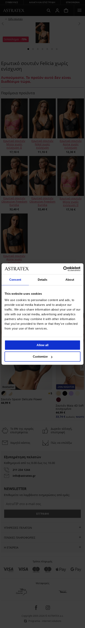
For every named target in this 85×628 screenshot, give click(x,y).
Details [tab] (42, 279)
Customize (40, 356)
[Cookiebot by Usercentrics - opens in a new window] (63, 268)
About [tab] (69, 279)
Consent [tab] (15, 279)
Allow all (42, 345)
